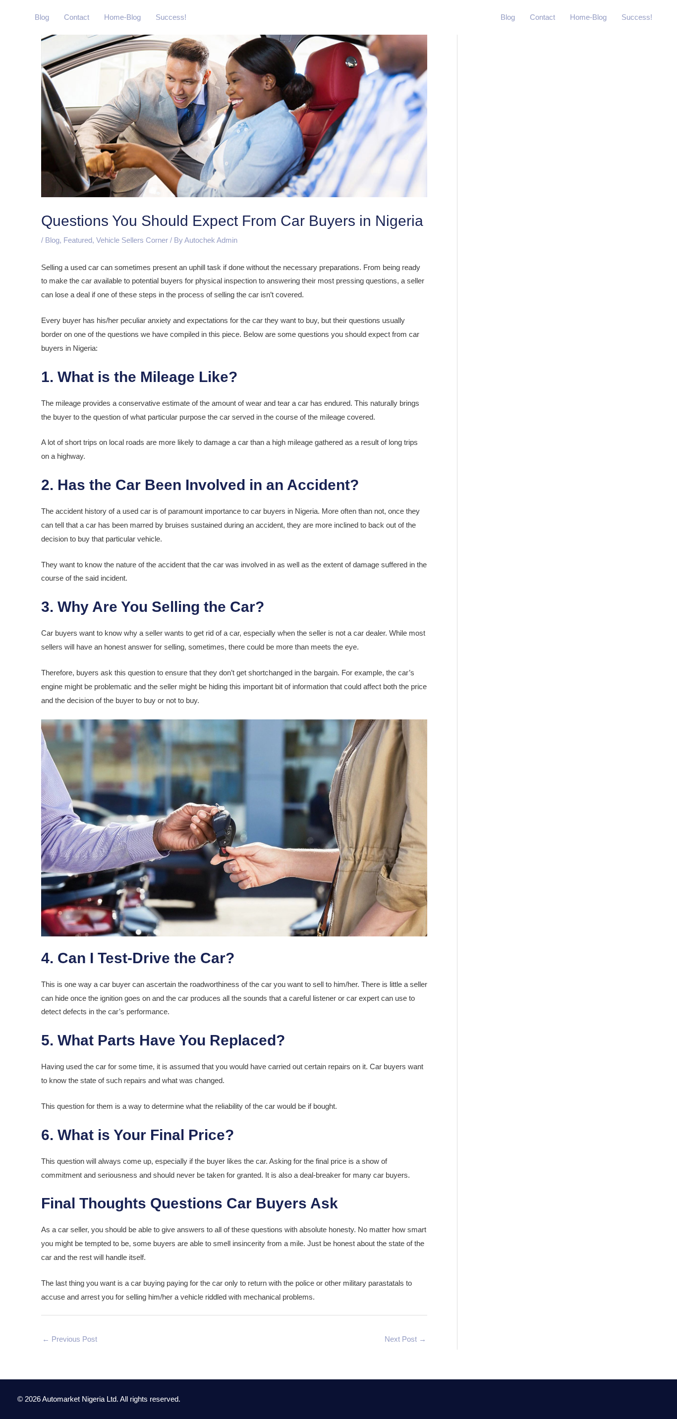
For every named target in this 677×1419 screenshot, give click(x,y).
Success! (171, 17)
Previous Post (69, 1339)
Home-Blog (122, 17)
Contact (76, 17)
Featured (77, 240)
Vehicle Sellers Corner (132, 240)
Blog (42, 17)
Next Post (405, 1339)
